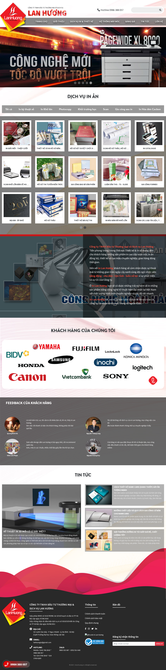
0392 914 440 (75, 650)
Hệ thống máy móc (109, 21)
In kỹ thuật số (26, 109)
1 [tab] (81, 227)
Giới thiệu (58, 21)
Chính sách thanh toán (95, 613)
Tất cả (8, 109)
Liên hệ (159, 21)
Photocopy (65, 109)
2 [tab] (85, 227)
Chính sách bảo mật (93, 618)
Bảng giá (130, 21)
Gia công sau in (123, 109)
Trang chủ (41, 21)
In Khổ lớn (46, 109)
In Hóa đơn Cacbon (150, 109)
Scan (106, 109)
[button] (75, 83)
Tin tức (145, 21)
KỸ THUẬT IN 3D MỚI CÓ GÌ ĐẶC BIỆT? (25, 531)
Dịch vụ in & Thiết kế (81, 21)
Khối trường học (87, 109)
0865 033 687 (64, 650)
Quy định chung (92, 623)
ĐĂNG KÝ (159, 644)
